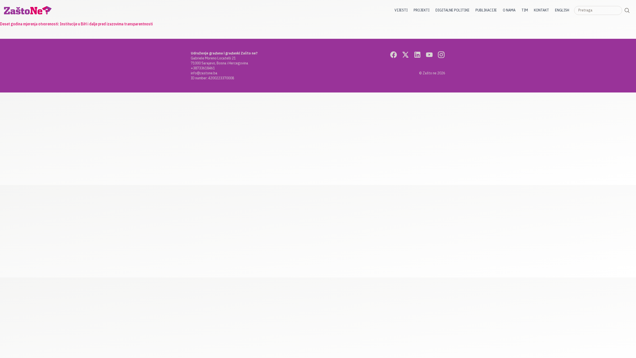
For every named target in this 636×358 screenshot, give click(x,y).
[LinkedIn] (417, 55)
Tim (524, 10)
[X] (405, 55)
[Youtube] (429, 55)
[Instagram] (441, 55)
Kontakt (541, 10)
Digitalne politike (453, 10)
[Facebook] (394, 55)
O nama (509, 10)
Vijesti (401, 10)
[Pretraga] (627, 10)
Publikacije (486, 10)
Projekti (422, 10)
